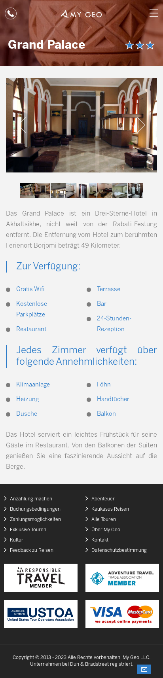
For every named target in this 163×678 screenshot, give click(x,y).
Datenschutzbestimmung (119, 550)
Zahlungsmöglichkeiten (35, 519)
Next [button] (141, 125)
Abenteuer (103, 499)
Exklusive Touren (28, 530)
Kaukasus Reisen (110, 509)
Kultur (16, 540)
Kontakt (99, 540)
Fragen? (144, 669)
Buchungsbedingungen (35, 509)
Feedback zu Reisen (31, 550)
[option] (81, 125)
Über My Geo (105, 530)
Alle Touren (103, 519)
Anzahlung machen (31, 499)
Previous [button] (22, 125)
